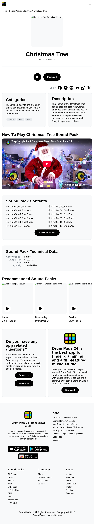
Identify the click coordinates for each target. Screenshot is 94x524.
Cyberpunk (12, 487)
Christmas (27, 11)
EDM (10, 496)
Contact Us (24, 375)
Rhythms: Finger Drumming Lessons (68, 434)
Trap (10, 484)
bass (20, 119)
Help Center (23, 383)
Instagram (70, 477)
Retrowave (12, 503)
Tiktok (68, 481)
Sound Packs (15, 11)
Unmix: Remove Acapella (64, 421)
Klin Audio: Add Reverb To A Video (68, 427)
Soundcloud (71, 484)
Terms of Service (54, 515)
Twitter (68, 487)
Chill (10, 493)
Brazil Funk (13, 500)
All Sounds (12, 474)
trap (28, 119)
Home (4, 11)
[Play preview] (7, 308)
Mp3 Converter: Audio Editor (65, 424)
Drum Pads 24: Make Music (65, 418)
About (40, 474)
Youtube (69, 474)
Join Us (41, 484)
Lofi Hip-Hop (13, 490)
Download (52, 77)
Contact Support (45, 477)
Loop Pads (57, 437)
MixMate (56, 440)
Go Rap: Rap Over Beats (63, 430)
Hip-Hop (11, 477)
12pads (11, 119)
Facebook (70, 490)
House (11, 481)
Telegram (70, 493)
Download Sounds (47, 232)
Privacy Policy (38, 515)
